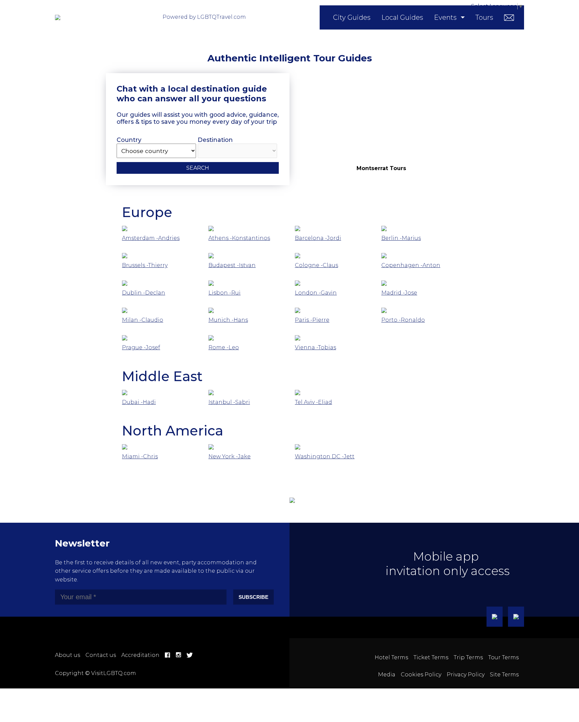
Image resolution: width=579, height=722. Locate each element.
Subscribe (253, 597)
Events (445, 17)
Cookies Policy (421, 674)
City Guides (352, 17)
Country (129, 139)
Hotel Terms (391, 657)
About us (67, 655)
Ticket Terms (430, 657)
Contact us (100, 655)
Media (386, 674)
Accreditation (140, 655)
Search (197, 168)
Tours (484, 17)
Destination (215, 139)
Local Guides (402, 17)
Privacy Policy (466, 674)
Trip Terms (468, 657)
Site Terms (504, 674)
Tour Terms (503, 657)
